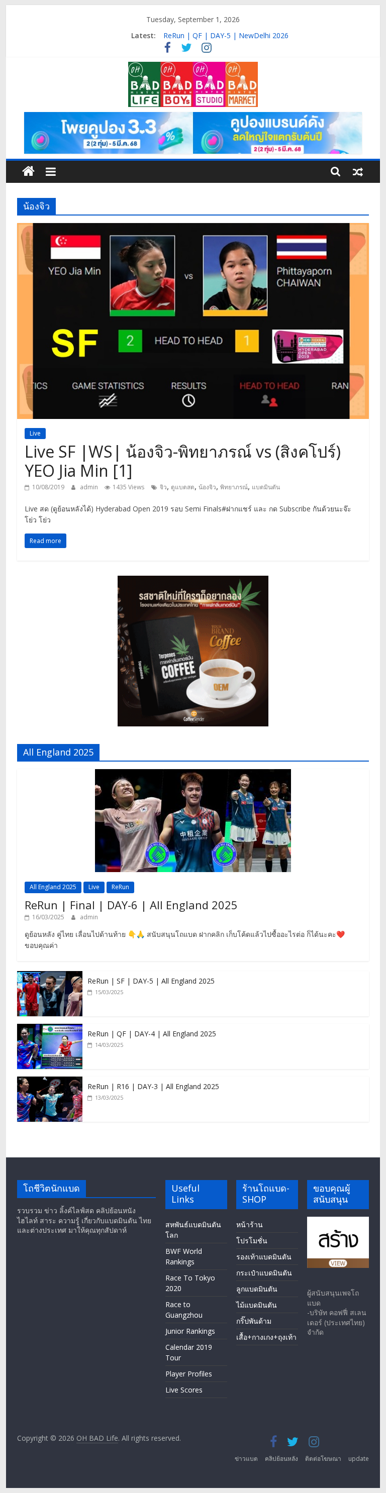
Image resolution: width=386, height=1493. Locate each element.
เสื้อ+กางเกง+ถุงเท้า (266, 1337)
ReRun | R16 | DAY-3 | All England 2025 (153, 1086)
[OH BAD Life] (28, 171)
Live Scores (184, 1390)
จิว (163, 487)
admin (90, 487)
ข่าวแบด (246, 1458)
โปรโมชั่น (251, 1240)
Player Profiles (188, 1373)
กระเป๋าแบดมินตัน (264, 1272)
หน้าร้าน (249, 1224)
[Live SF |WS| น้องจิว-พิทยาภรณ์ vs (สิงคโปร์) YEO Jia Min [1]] (193, 229)
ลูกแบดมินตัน (256, 1289)
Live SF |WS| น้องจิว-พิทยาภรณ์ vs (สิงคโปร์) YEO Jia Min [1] (183, 461)
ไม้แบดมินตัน (256, 1305)
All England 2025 (53, 887)
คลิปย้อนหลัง (281, 1458)
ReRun (120, 887)
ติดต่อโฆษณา (323, 1458)
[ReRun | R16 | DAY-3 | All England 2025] (49, 1082)
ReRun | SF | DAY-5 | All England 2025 (151, 981)
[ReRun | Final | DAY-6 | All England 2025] (193, 774)
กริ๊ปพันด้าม (253, 1321)
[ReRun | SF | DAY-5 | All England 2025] (49, 976)
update (358, 1458)
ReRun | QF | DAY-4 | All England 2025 (151, 1033)
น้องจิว (207, 487)
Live (35, 433)
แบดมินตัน (266, 487)
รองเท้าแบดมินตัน (264, 1256)
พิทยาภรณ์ (234, 487)
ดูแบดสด (183, 487)
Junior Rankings (190, 1331)
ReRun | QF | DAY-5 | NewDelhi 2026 (225, 35)
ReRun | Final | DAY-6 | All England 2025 (131, 904)
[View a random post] (358, 171)
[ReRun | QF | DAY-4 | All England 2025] (49, 1029)
